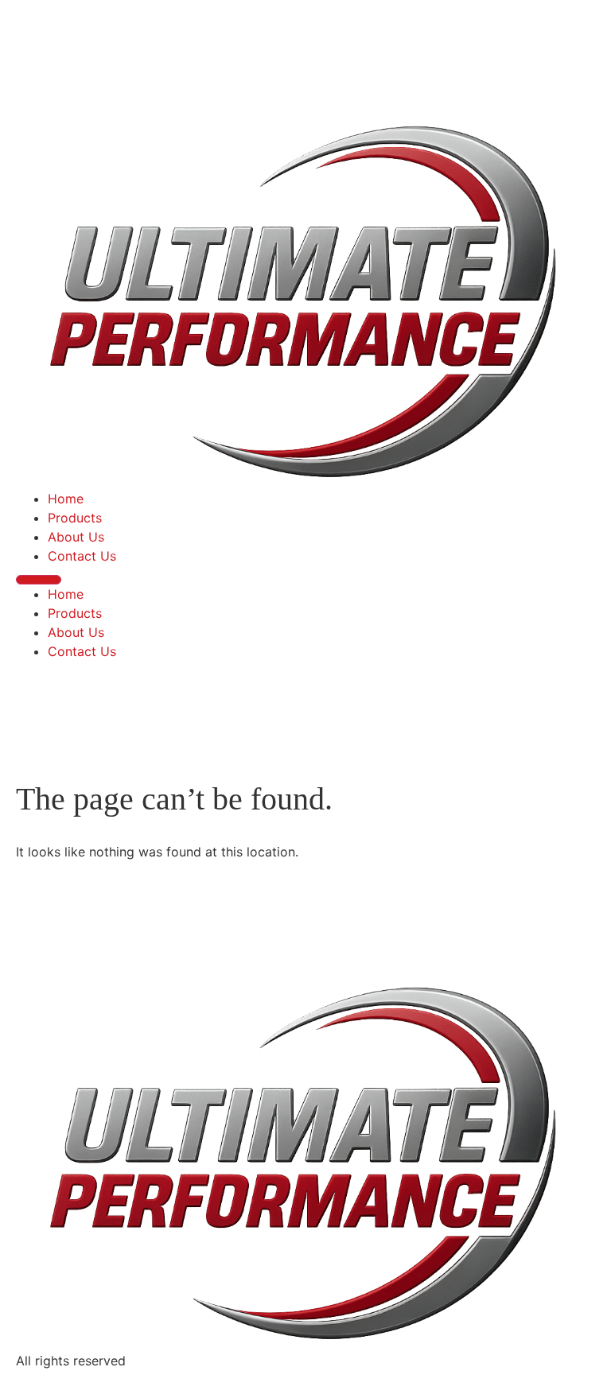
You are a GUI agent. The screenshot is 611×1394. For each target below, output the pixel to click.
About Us (76, 537)
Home (66, 499)
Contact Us (82, 556)
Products (75, 518)
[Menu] (38, 579)
